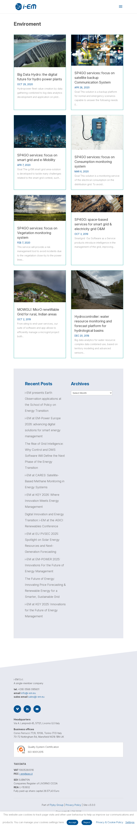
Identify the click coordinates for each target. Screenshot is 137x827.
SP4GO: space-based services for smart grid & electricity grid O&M (93, 224)
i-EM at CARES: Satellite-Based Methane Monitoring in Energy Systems (44, 481)
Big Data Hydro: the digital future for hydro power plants (39, 77)
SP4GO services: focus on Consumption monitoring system (95, 161)
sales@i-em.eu (36, 696)
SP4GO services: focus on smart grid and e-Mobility (37, 157)
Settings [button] (129, 822)
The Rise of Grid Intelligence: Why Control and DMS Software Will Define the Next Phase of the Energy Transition (45, 455)
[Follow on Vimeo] (17, 709)
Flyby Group (56, 804)
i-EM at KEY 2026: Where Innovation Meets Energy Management (42, 500)
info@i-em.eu (28, 693)
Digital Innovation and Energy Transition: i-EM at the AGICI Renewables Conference (44, 520)
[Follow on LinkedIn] (27, 709)
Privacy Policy (73, 804)
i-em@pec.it (26, 773)
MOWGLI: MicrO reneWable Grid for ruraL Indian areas (38, 312)
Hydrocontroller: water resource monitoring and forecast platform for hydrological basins (93, 324)
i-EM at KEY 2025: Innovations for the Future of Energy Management (45, 610)
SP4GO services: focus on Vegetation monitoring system (37, 233)
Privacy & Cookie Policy (109, 822)
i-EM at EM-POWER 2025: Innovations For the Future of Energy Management (44, 565)
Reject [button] (87, 822)
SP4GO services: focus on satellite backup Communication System (95, 77)
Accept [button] (72, 822)
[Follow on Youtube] (37, 709)
